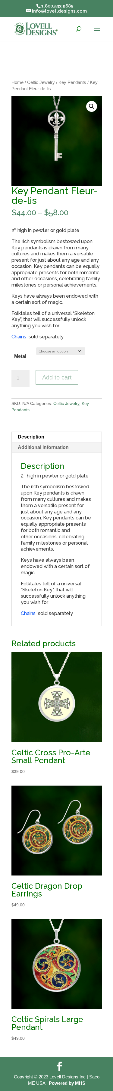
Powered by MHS (67, 1083)
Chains (18, 337)
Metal (20, 356)
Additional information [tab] (43, 447)
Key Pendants (72, 82)
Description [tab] (31, 436)
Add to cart (57, 377)
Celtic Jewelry (41, 82)
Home (17, 82)
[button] (91, 106)
